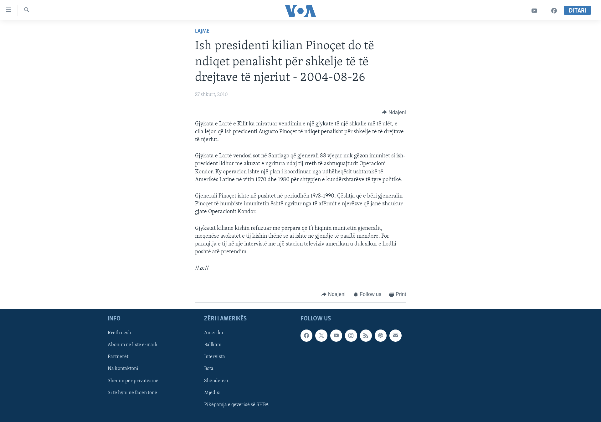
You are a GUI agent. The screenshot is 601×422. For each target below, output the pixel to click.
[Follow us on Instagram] (351, 335)
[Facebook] (554, 11)
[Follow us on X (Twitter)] (321, 335)
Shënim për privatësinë (133, 380)
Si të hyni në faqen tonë (132, 392)
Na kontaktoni (123, 368)
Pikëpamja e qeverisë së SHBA (236, 404)
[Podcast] (381, 335)
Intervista (214, 356)
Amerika (213, 332)
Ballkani (213, 344)
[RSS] (366, 335)
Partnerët (118, 356)
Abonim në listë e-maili (132, 344)
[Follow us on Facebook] (306, 335)
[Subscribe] (395, 335)
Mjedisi (212, 392)
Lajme (202, 31)
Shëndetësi (216, 380)
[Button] (394, 112)
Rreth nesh (119, 332)
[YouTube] (534, 11)
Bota (208, 368)
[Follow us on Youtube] (336, 335)
